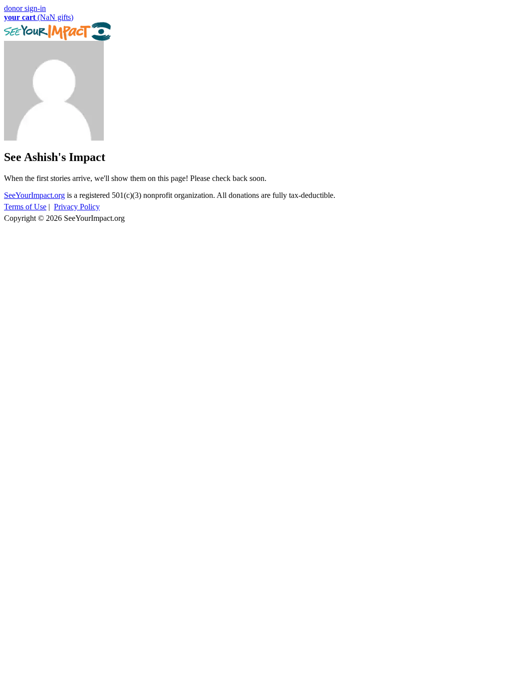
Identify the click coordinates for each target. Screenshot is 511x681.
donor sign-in (25, 8)
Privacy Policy (77, 206)
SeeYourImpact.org (34, 195)
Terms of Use (25, 206)
